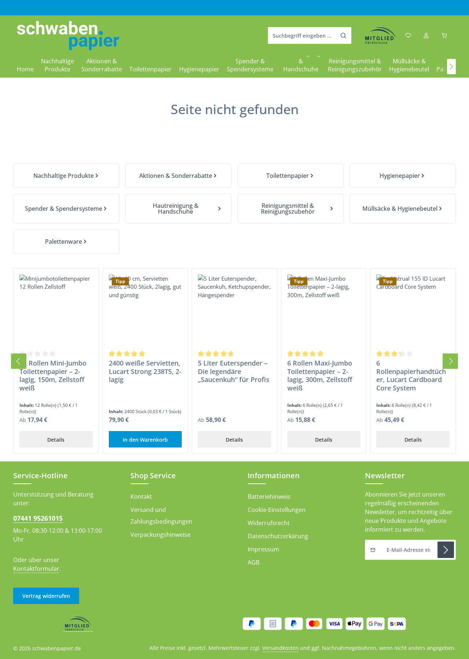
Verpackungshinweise (160, 535)
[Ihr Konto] (426, 35)
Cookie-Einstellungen (277, 510)
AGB (253, 562)
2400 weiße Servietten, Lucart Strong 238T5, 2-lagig (145, 371)
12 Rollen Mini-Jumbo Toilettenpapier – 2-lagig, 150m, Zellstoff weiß (52, 375)
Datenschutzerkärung (278, 536)
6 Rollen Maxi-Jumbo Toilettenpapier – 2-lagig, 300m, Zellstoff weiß (319, 375)
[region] (234, 361)
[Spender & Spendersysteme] (66, 208)
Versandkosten (280, 647)
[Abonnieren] (445, 550)
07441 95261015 (38, 518)
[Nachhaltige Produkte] (66, 175)
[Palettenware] (66, 241)
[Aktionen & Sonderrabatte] (178, 175)
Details (55, 439)
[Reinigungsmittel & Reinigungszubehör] (290, 208)
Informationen (274, 475)
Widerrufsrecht (269, 523)
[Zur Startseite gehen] (68, 35)
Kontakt (141, 497)
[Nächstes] (451, 66)
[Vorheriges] (18, 361)
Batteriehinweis (269, 497)
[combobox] (302, 35)
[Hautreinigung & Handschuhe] (178, 208)
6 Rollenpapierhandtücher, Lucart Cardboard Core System (411, 375)
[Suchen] (343, 35)
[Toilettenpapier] (290, 175)
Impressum (263, 549)
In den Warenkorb (145, 439)
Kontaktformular (36, 569)
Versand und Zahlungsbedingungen (161, 515)
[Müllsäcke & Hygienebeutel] (402, 208)
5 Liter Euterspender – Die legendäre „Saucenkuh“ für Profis (233, 371)
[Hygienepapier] (402, 175)
